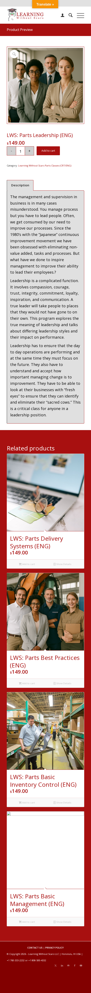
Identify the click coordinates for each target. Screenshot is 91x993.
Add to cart (48, 150)
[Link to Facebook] (75, 965)
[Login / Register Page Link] (60, 15)
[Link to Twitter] (55, 965)
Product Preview (20, 29)
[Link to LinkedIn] (62, 965)
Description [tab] (20, 185)
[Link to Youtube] (81, 965)
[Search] (68, 15)
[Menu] (78, 15)
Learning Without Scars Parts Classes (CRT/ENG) (44, 165)
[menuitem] (60, 15)
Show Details (63, 564)
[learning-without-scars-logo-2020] (38, 15)
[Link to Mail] (68, 965)
